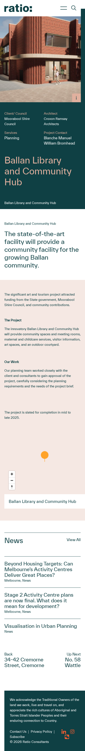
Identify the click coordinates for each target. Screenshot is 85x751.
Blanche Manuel (57, 138)
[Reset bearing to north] (12, 487)
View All (74, 540)
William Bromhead (59, 143)
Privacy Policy (41, 731)
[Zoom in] (12, 474)
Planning (11, 138)
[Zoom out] (12, 480)
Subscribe (17, 737)
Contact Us (18, 731)
